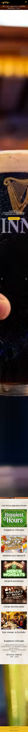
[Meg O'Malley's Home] (5, 2)
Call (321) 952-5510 (14, 727)
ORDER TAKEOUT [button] (14, 219)
